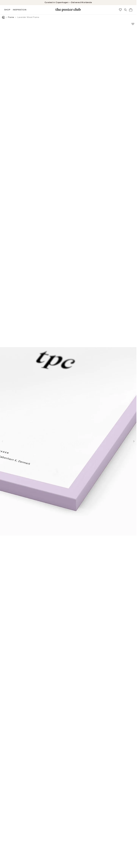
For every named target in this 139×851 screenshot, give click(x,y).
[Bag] (130, 9)
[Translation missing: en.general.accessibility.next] (133, 441)
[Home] (3, 17)
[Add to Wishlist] (132, 24)
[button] (7, 10)
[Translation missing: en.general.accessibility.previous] (2, 441)
